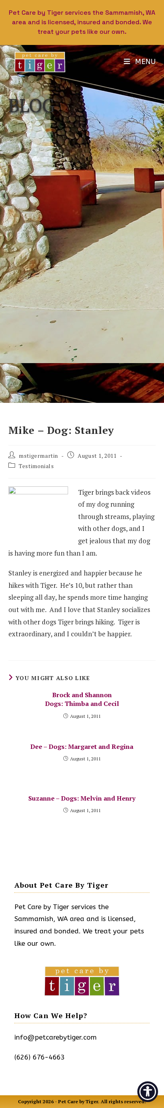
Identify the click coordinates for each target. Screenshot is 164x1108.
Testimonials (36, 466)
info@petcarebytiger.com (55, 1037)
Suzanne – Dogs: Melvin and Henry (81, 798)
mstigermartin (38, 455)
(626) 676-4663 (39, 1057)
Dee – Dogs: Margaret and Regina (81, 746)
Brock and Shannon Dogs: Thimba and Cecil (82, 699)
